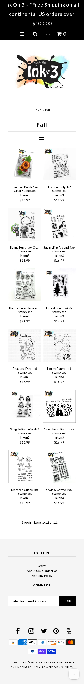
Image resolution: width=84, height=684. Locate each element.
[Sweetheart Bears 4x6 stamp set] (59, 407)
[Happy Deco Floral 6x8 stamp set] (24, 285)
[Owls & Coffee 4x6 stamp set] (59, 467)
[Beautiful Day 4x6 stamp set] (24, 346)
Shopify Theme (63, 662)
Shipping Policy (42, 576)
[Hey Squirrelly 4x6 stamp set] (59, 165)
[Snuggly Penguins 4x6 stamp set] (24, 407)
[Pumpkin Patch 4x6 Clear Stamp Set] (24, 165)
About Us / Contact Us (42, 571)
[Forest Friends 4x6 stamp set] (59, 285)
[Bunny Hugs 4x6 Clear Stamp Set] (24, 225)
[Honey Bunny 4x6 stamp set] (59, 346)
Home (37, 110)
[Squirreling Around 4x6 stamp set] (59, 225)
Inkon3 (43, 662)
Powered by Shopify (57, 667)
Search (42, 566)
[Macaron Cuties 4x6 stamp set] (24, 467)
